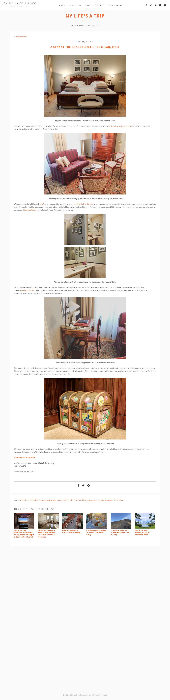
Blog (87, 5)
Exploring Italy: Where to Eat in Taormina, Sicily (96, 532)
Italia (53, 500)
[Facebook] (146, 5)
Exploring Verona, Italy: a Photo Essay (71, 531)
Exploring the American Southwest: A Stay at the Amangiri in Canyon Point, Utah (24, 533)
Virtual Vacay (115, 5)
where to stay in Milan (114, 500)
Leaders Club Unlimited (83, 204)
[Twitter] (151, 5)
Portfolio (75, 5)
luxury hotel (92, 500)
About (62, 5)
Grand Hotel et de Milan (121, 126)
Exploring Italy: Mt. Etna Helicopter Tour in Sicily (120, 532)
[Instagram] (156, 5)
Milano (101, 500)
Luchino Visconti (28, 290)
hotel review (45, 500)
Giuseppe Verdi (29, 210)
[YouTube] (165, 5)
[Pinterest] (88, 485)
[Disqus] (85, 582)
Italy (59, 500)
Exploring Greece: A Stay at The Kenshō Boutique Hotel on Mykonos (47, 533)
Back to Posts (21, 36)
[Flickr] (160, 5)
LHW (42, 204)
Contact (99, 5)
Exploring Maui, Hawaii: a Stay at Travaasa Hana (142, 532)
